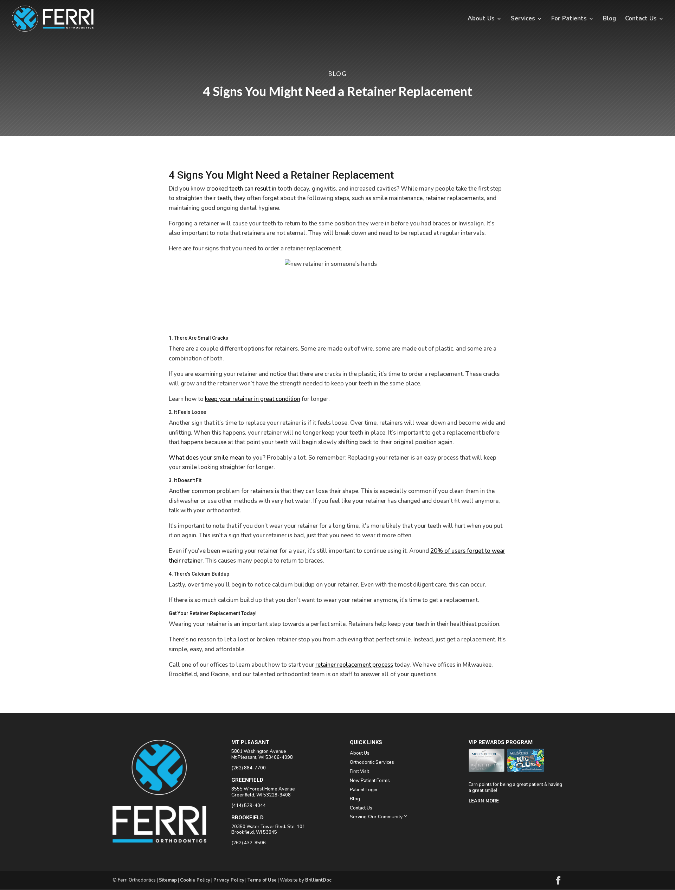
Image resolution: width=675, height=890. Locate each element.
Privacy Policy (228, 880)
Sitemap (168, 880)
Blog (609, 19)
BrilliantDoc (318, 880)
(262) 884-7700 (248, 768)
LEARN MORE (484, 801)
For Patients (569, 19)
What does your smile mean (206, 458)
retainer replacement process (354, 665)
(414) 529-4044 (248, 805)
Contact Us (641, 19)
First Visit (359, 771)
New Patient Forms (370, 780)
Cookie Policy (195, 880)
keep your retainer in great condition (252, 399)
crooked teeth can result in (241, 189)
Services (523, 19)
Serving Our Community (379, 816)
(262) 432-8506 (248, 843)
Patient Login (363, 790)
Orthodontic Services (372, 762)
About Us (481, 19)
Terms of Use (262, 880)
